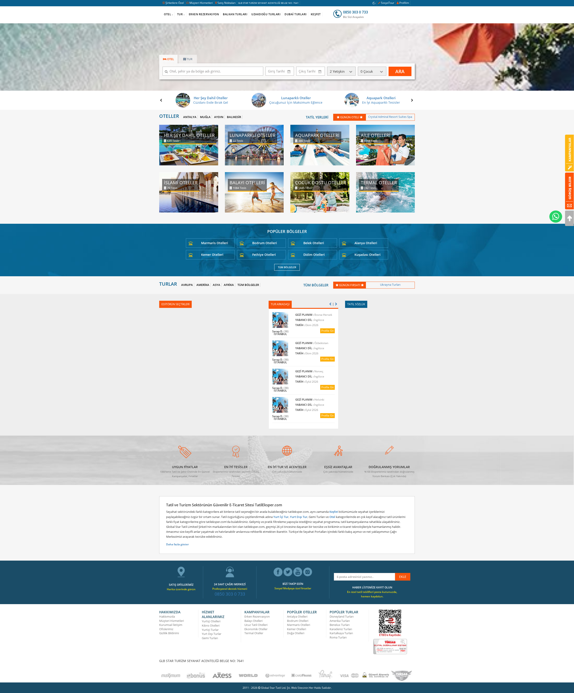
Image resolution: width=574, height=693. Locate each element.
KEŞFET (316, 14)
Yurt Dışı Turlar (211, 634)
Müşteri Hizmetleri (201, 3)
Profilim (404, 3)
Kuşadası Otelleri (367, 254)
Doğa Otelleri (295, 633)
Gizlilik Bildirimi (169, 633)
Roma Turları (338, 637)
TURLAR (168, 284)
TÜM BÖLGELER (287, 267)
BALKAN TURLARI (235, 14)
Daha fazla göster (177, 544)
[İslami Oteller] (188, 192)
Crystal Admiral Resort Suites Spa (390, 117)
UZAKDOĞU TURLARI (265, 14)
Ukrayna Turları (390, 285)
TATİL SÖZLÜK (356, 304)
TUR (180, 14)
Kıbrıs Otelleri (211, 625)
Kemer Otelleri (212, 254)
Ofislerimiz (166, 629)
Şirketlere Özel (174, 3)
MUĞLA (205, 117)
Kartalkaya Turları (341, 633)
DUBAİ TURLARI (296, 14)
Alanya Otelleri (365, 243)
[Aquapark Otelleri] (319, 145)
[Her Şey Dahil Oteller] (188, 145)
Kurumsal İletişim (170, 625)
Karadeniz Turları (341, 629)
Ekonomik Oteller (255, 629)
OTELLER (169, 116)
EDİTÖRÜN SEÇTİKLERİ (175, 304)
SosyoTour (387, 3)
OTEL (167, 14)
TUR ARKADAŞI (280, 304)
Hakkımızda (167, 616)
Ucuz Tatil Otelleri (255, 625)
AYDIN (218, 117)
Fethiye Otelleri (264, 254)
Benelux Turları (340, 625)
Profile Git (334, 331)
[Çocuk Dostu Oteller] (319, 192)
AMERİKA (202, 285)
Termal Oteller (253, 633)
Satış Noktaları (226, 3)
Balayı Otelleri (253, 621)
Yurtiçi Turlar (210, 630)
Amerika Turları (340, 621)
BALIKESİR (234, 117)
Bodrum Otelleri (264, 243)
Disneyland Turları (342, 616)
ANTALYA (189, 117)
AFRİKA (229, 285)
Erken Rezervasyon (257, 616)
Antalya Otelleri (297, 616)
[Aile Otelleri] (385, 145)
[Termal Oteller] (385, 192)
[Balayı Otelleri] (254, 192)
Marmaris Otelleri (214, 243)
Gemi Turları (210, 638)
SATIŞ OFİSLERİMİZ (181, 585)
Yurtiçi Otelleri (211, 621)
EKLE (402, 577)
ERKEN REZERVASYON (204, 14)
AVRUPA (187, 285)
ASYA (216, 285)
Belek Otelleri (313, 243)
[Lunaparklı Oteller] (254, 145)
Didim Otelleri (314, 254)
